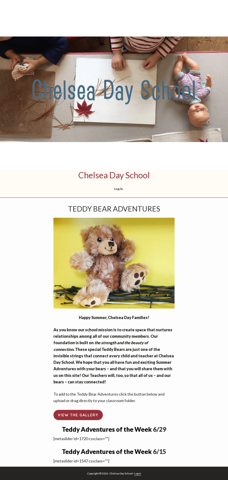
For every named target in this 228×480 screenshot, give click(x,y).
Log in (137, 473)
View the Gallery (78, 415)
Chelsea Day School (114, 175)
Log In (118, 189)
